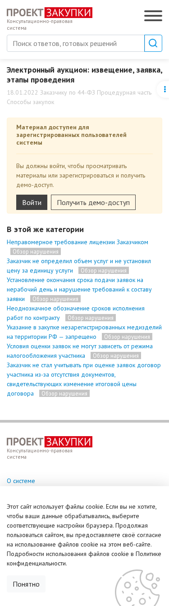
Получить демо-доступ (93, 202)
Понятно (26, 583)
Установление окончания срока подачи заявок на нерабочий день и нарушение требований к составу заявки (79, 289)
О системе (21, 481)
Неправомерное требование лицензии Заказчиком (77, 242)
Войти (31, 202)
